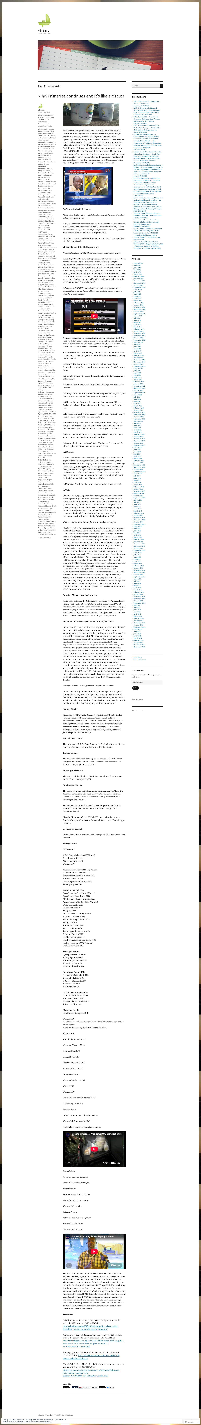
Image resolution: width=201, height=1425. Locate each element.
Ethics (46, 119)
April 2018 (137, 482)
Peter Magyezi (48, 449)
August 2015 (138, 553)
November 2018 (139, 467)
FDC (44, 236)
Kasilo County (49, 320)
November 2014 (139, 572)
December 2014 (139, 570)
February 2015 (139, 566)
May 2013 (137, 612)
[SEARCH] (161, 86)
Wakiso (40, 526)
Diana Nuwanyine (44, 212)
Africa (40, 115)
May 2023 (137, 349)
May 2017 (137, 507)
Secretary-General (44, 493)
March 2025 (138, 301)
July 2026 (137, 265)
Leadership (42, 126)
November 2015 (139, 546)
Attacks (40, 144)
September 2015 (139, 550)
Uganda (53, 513)
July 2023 (137, 344)
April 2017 (137, 509)
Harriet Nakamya (44, 263)
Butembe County (44, 182)
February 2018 (139, 487)
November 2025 (139, 283)
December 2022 (139, 360)
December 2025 (139, 281)
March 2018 (138, 485)
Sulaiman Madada (44, 506)
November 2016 (139, 520)
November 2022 (139, 362)
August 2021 (138, 395)
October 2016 (138, 522)
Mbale (40, 361)
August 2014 (138, 579)
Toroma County (49, 510)
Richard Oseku (43, 477)
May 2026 (137, 270)
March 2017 (138, 511)
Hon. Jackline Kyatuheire (47, 271)
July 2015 (137, 555)
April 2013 (137, 614)
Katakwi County (43, 322)
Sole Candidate (43, 502)
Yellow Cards (47, 532)
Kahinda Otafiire (50, 313)
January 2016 (138, 542)
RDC (52, 469)
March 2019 (138, 458)
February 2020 (139, 434)
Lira (47, 331)
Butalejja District (44, 179)
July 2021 (137, 397)
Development (49, 117)
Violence (41, 523)
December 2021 (139, 386)
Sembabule (51, 495)
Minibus (48, 374)
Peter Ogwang (43, 451)
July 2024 (137, 318)
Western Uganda (44, 528)
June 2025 (137, 294)
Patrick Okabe (43, 447)
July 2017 (137, 502)
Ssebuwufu (42, 504)
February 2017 (139, 513)
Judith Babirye (49, 306)
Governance (42, 122)
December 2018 (139, 465)
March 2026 (138, 274)
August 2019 (138, 447)
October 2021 (138, 390)
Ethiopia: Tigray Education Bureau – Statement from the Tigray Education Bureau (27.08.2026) (148, 215)
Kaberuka (41, 311)
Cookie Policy (46, 1421)
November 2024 (139, 309)
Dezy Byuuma (49, 210)
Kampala (41, 315)
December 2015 (139, 544)
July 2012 (137, 631)
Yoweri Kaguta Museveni (47, 534)
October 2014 (138, 575)
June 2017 (137, 504)
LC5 (44, 328)
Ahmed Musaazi (44, 131)
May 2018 (137, 480)
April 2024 (137, 325)
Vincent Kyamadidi (45, 515)
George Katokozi (48, 249)
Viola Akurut (51, 521)
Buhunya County (44, 157)
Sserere (49, 504)
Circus (40, 197)
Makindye (41, 339)
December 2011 (139, 645)
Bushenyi (48, 175)
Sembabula (42, 495)
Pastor (40, 442)
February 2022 (139, 382)
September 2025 (139, 287)
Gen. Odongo (42, 245)
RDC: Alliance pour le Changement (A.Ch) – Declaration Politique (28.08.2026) (146, 104)
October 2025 (138, 285)
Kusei (52, 324)
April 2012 (137, 636)
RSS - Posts (138, 657)
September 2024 (139, 314)
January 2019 (138, 463)
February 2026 (139, 276)
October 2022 (138, 364)
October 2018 (138, 469)
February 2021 (139, 408)
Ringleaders (42, 480)
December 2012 (139, 623)
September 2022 (140, 366)
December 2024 (139, 307)
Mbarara (41, 363)
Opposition (51, 436)
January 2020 (139, 436)
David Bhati (51, 203)
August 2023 (138, 342)
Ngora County (48, 409)
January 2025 (138, 305)
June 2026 (137, 268)
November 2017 (139, 493)
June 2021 (137, 399)
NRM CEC (52, 414)
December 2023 (139, 333)
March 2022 (138, 379)
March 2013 (138, 616)
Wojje (48, 530)
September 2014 (139, 577)
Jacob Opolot (49, 278)
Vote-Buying (49, 523)
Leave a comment (44, 537)
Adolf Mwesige (48, 129)
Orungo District (50, 438)
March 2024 (138, 327)
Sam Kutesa (48, 491)
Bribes (49, 151)
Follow (135, 688)
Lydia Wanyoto (49, 335)
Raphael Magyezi (44, 469)
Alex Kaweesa (43, 133)
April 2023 (137, 351)
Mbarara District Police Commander (44, 366)
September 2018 (139, 471)
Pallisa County (48, 440)
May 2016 (137, 533)
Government (42, 124)
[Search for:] (146, 86)
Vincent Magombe (44, 517)
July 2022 (137, 371)
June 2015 (137, 557)
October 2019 (138, 443)
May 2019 (137, 454)
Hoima (44, 267)
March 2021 (138, 406)
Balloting (46, 146)
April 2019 (137, 456)
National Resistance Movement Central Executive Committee (45, 396)
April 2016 (137, 535)
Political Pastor (43, 458)
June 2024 (137, 320)
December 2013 (139, 596)
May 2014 (137, 585)
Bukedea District (50, 162)
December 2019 (139, 439)
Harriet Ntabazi (43, 265)
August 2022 (138, 368)
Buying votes (46, 184)
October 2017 (138, 496)
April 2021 (137, 404)
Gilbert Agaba (43, 252)
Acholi (40, 129)
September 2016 (139, 524)
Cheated (48, 193)
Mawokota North (49, 359)
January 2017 (138, 515)
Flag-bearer (50, 236)
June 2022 (137, 373)
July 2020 (137, 423)
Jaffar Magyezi (43, 282)
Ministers (41, 377)
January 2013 (138, 621)
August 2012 (138, 629)
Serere (40, 497)
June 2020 (137, 425)
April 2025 (137, 298)
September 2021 (139, 393)
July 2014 (137, 581)
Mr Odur (48, 379)
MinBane (43, 30)
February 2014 (139, 592)
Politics (49, 126)
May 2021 (137, 401)
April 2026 (137, 272)
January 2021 (138, 410)
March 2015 (138, 564)
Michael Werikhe (49, 370)
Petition (48, 453)
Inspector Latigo (48, 276)
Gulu (45, 258)
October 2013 (138, 601)
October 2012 (138, 625)
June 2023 (137, 347)
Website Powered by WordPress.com (59, 1415)
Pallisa (40, 440)
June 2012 (137, 634)
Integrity (41, 278)
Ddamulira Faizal (44, 206)
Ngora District (43, 412)
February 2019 (139, 461)
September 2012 (139, 627)
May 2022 (137, 375)
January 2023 (138, 358)
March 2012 (138, 638)
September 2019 (139, 445)
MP (39, 379)
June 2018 (137, 478)
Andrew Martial (43, 138)
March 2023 (138, 353)
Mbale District (48, 361)
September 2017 (139, 498)
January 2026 (138, 279)
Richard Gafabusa (44, 475)
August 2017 (138, 500)
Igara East (45, 274)
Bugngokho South (44, 155)
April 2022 (137, 377)
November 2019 (139, 441)
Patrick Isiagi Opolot (45, 445)
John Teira (42, 289)
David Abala (42, 203)
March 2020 (138, 432)
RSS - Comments (140, 660)
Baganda (47, 144)
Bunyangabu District (45, 173)
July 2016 (137, 528)
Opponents (42, 436)
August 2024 (138, 316)
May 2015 (137, 559)
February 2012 (139, 640)
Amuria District (49, 136)
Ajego (52, 131)
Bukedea (41, 160)
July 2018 (137, 476)
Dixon (40, 214)
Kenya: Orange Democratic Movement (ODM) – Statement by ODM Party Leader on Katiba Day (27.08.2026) (148, 231)
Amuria (40, 136)
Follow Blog (138, 670)
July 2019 (137, 450)
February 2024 (139, 329)
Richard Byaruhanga (45, 473)
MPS (42, 379)
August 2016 (138, 526)
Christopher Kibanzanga (47, 195)
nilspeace (41, 110)
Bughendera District (45, 153)
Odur (50, 434)
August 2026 (138, 263)
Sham (40, 499)
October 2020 (139, 417)
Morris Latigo (50, 377)
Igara (39, 274)
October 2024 (138, 311)
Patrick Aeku (47, 442)
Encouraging (42, 234)
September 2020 (140, 419)
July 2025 (137, 292)
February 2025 (139, 303)
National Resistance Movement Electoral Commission (45, 403)
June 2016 (137, 531)
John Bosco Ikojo (50, 287)
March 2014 (138, 590)
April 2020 (137, 430)
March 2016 (138, 537)
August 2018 (138, 474)
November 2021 (139, 388)
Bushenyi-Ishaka (44, 177)
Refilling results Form (46, 471)
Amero (50, 133)
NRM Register (43, 427)
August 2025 (138, 290)
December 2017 (139, 491)
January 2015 (138, 568)
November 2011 (139, 647)
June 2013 (137, 610)
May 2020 (137, 428)
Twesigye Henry (44, 513)
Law (49, 124)
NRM (46, 414)
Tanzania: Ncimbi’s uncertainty (145, 235)
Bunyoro (41, 175)
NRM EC (41, 416)
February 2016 (139, 539)
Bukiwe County (43, 164)
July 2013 (137, 607)
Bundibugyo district (45, 168)
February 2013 (139, 618)
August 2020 (138, 421)
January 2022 (138, 384)
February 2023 (139, 355)
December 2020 (139, 412)
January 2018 (138, 489)
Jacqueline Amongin (45, 280)
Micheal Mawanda (44, 372)
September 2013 (139, 603)
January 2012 (138, 642)
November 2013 (139, 599)
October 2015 (138, 548)
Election (41, 119)
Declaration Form (44, 208)
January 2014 (138, 594)
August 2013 (138, 605)
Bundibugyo (42, 166)
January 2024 (138, 331)
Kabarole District (44, 309)
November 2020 (139, 415)
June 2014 (137, 583)
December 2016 (139, 518)
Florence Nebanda (44, 239)
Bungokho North (44, 171)
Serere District (48, 497)
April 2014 (137, 588)
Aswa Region (50, 142)
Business (46, 115)
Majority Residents (44, 337)
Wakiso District (49, 526)
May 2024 (137, 322)
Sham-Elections (48, 499)
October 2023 (138, 338)
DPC (44, 214)
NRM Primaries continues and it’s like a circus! (81, 96)
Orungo (41, 438)
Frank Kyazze (49, 243)
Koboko (46, 324)
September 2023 (140, 340)
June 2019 (137, 452)
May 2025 (137, 296)
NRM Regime (50, 425)
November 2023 (139, 336)
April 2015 (137, 561)
